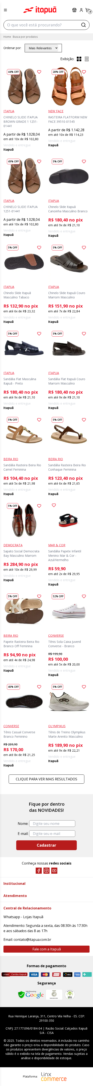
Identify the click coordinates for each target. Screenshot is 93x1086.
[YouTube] (54, 871)
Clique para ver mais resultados (46, 779)
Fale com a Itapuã (46, 949)
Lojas (74, 10)
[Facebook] (39, 871)
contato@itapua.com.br (32, 939)
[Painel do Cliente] (81, 10)
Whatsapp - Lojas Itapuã (23, 916)
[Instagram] (46, 871)
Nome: (23, 823)
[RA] (69, 994)
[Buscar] (83, 24)
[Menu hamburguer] (5, 10)
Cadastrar (46, 845)
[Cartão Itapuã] (14, 974)
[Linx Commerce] (54, 1076)
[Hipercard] (56, 974)
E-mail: (23, 833)
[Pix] (87, 974)
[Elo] (67, 974)
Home (7, 37)
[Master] (45, 974)
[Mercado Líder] (54, 994)
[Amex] (77, 974)
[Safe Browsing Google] (31, 994)
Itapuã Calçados (40, 10)
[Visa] (34, 974)
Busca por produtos (25, 37)
